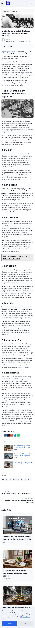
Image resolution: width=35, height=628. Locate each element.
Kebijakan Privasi (25, 617)
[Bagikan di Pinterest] (14, 479)
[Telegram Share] (15, 435)
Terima (9, 624)
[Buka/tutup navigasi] (2, 3)
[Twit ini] (8, 435)
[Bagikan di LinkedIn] (10, 479)
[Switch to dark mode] (32, 3)
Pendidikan (20, 41)
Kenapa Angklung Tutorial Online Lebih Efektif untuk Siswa (22, 447)
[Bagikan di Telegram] (21, 479)
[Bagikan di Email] (25, 479)
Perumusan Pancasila (8, 62)
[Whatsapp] (18, 435)
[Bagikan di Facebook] (2, 479)
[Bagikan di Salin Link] (29, 479)
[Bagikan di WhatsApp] (17, 479)
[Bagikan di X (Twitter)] (6, 479)
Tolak (25, 624)
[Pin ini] (11, 435)
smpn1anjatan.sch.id (8, 52)
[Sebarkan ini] (5, 435)
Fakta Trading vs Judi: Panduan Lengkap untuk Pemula (23, 463)
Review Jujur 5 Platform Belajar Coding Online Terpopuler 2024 (23, 455)
